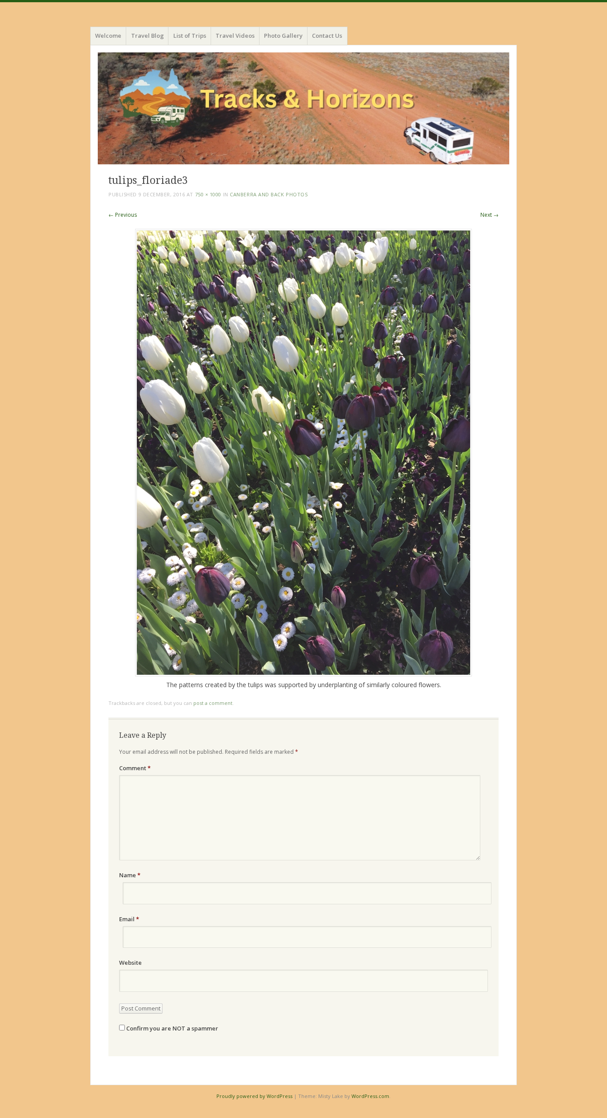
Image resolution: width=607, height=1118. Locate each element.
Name (129, 875)
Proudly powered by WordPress (254, 1096)
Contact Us (327, 36)
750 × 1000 (208, 194)
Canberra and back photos (268, 194)
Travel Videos (235, 36)
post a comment (212, 703)
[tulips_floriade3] (303, 674)
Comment (135, 768)
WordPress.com (370, 1096)
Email (129, 919)
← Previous (122, 215)
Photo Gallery (283, 36)
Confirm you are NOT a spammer (171, 1028)
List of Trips (189, 36)
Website (130, 963)
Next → (489, 215)
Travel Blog (147, 36)
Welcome (108, 36)
